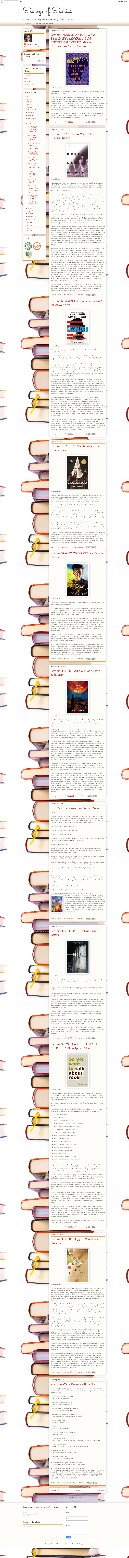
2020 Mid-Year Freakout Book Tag (73, 1384)
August (30, 121)
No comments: (79, 122)
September (31, 118)
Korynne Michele (31, 44)
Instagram (27, 81)
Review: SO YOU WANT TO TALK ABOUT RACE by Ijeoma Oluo (74, 1046)
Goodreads (27, 75)
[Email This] (87, 122)
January (30, 219)
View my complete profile (31, 47)
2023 (28, 99)
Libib (26, 78)
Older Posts (101, 1490)
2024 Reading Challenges (44, 24)
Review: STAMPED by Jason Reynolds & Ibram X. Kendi (34, 145)
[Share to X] (91, 122)
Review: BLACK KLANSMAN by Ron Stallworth (33, 153)
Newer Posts (55, 1490)
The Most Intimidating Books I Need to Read (33, 174)
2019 (28, 223)
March (30, 214)
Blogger (81, 1544)
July (29, 124)
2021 (28, 105)
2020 (28, 107)
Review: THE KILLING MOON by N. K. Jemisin (33, 166)
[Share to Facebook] (93, 122)
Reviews (28, 24)
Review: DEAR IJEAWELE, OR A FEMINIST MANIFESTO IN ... (34, 129)
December (31, 110)
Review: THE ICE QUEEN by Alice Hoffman (34, 196)
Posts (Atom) (81, 1497)
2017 (28, 228)
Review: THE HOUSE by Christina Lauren (33, 181)
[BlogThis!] (89, 122)
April (30, 211)
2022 (28, 102)
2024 (28, 96)
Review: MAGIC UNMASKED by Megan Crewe (33, 159)
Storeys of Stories (47, 11)
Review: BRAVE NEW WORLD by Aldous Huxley (33, 138)
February (31, 216)
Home (78, 1490)
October (30, 115)
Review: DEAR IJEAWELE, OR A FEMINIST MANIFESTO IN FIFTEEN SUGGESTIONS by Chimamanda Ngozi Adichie (73, 40)
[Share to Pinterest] (95, 122)
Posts (26, 1512)
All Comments (29, 1516)
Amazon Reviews (29, 85)
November (31, 113)
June (29, 208)
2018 (28, 225)
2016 (28, 231)
